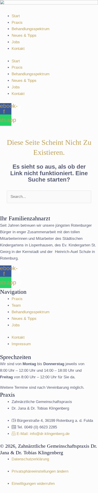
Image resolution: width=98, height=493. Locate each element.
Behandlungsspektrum (30, 29)
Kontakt (18, 48)
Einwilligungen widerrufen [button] (33, 483)
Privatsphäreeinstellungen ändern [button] (40, 471)
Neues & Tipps (24, 35)
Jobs (16, 42)
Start (16, 16)
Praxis (17, 22)
